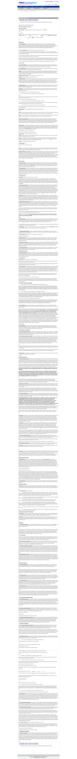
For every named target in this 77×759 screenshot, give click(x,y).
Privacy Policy (39, 757)
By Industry (28, 8)
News (37, 6)
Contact (53, 4)
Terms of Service (35, 757)
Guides (32, 6)
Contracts (20, 6)
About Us (49, 4)
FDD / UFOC (26, 6)
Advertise (43, 757)
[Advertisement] (39, 9)
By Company (21, 8)
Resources (42, 6)
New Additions (45, 8)
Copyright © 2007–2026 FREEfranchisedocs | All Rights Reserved (38, 756)
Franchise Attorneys (37, 8)
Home (46, 4)
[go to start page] (27, 3)
